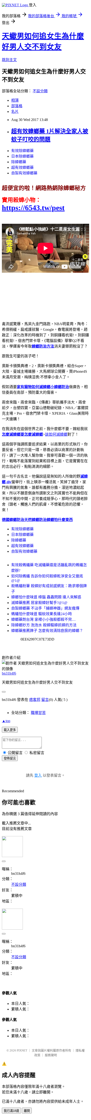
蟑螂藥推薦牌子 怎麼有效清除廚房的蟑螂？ (47, 631)
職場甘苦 (38, 713)
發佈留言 (10, 758)
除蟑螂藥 (18, 162)
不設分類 (40, 91)
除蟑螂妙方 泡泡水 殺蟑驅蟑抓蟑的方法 (44, 625)
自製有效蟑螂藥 (24, 173)
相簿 (15, 100)
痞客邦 (34, 700)
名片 (15, 112)
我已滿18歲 (11, 1111)
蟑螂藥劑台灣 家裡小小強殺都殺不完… (43, 619)
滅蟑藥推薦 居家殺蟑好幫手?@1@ (39, 603)
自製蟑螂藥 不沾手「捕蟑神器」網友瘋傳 (45, 608)
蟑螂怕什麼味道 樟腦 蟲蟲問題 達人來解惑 (46, 597)
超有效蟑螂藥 (22, 167)
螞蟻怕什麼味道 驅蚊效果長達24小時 (41, 614)
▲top (6, 721)
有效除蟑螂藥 (22, 151)
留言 (45, 700)
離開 (27, 1111)
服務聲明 (51, 1055)
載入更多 (10, 730)
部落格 (16, 106)
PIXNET (22, 1050)
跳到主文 (9, 60)
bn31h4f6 (9, 673)
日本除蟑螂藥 (22, 156)
